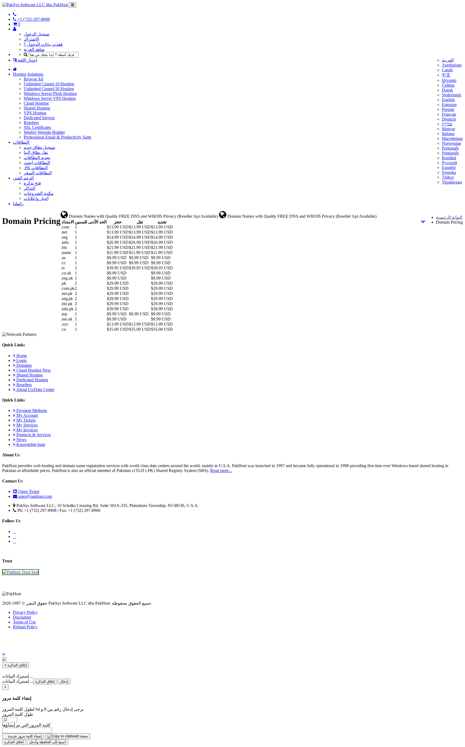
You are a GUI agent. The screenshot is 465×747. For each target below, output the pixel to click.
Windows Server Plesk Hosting (50, 93)
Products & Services (33, 434)
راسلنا (18, 203)
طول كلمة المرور (17, 714)
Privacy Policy (25, 612)
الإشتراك (31, 39)
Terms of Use (24, 622)
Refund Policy (25, 627)
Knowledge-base (30, 444)
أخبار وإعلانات (36, 198)
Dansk (447, 90)
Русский (449, 162)
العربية (448, 60)
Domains (23, 365)
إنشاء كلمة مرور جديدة (24, 736)
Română (449, 158)
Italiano (448, 133)
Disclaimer (22, 617)
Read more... (221, 470)
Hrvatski (449, 80)
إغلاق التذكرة (45, 681)
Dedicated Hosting (31, 380)
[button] (3, 654)
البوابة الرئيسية (449, 217)
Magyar (448, 128)
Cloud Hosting (36, 103)
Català (447, 70)
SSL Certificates (37, 127)
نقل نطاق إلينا (36, 152)
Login (21, 360)
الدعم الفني (23, 178)
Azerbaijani (452, 65)
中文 (446, 75)
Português (450, 148)
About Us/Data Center (34, 389)
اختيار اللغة (27, 60)
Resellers (31, 122)
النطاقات (21, 142)
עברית (447, 124)
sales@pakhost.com (35, 496)
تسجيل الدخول (37, 34)
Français (449, 114)
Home (21, 355)
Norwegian (451, 143)
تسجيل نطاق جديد (39, 147)
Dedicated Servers (39, 117)
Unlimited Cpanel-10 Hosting (49, 84)
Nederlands (451, 95)
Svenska (449, 172)
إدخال (64, 681)
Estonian (449, 104)
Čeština (448, 85)
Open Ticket (28, 491)
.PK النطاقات (36, 167)
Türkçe (448, 177)
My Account (26, 415)
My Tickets (25, 420)
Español (449, 167)
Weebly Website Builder (44, 132)
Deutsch (449, 119)
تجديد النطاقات (37, 157)
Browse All (33, 79)
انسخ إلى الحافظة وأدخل (47, 742)
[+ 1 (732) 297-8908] (14, 14)
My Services (26, 425)
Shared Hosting (37, 108)
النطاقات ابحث (37, 162)
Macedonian (452, 138)
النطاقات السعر (38, 173)
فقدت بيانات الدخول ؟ (43, 44)
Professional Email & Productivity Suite (57, 137)
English (448, 99)
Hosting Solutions (28, 74)
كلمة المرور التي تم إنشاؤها (26, 725)
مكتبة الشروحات (39, 193)
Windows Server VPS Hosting (50, 98)
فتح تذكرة (32, 183)
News (20, 439)
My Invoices (26, 430)
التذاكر (29, 188)
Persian (448, 109)
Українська (452, 182)
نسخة (83, 736)
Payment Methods (31, 410)
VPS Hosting (35, 113)
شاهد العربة (34, 49)
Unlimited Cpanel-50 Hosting (49, 88)
